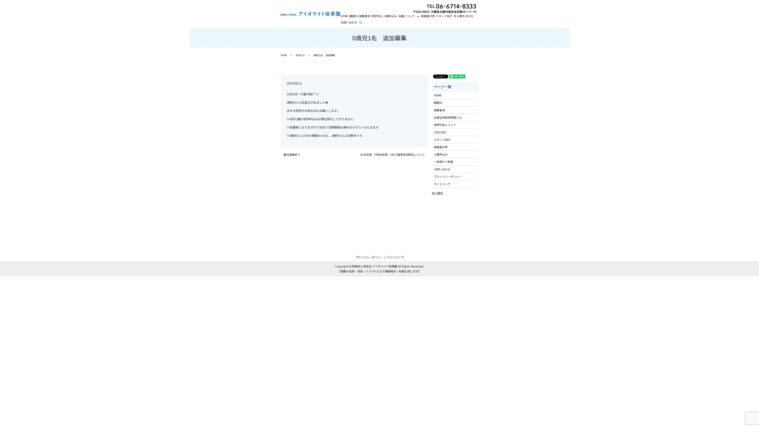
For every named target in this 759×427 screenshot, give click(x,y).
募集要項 (364, 16)
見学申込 (376, 16)
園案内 (353, 16)
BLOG (469, 16)
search (363, 23)
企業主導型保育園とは (448, 117)
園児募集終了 (292, 155)
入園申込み (390, 16)
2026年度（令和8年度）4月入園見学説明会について (392, 155)
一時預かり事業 (443, 162)
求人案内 (459, 16)
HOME (344, 16)
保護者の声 (428, 16)
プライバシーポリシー (448, 177)
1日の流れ (440, 132)
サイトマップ (442, 184)
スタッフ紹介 (444, 16)
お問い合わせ (349, 22)
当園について (406, 16)
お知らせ (300, 55)
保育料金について (445, 125)
